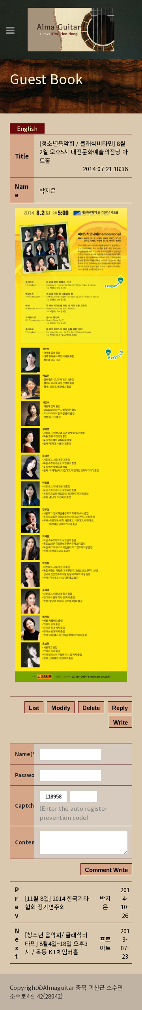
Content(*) (24, 842)
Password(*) (24, 775)
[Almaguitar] (71, 29)
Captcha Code (24, 805)
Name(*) (24, 754)
